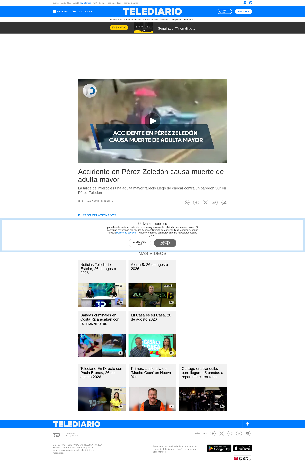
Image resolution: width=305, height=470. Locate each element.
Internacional (151, 19)
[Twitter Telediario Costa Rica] (221, 433)
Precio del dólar (114, 3)
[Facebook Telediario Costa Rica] (213, 433)
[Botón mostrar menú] (61, 11)
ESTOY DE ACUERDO (165, 243)
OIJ (95, 3)
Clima (101, 3)
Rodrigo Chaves (130, 3)
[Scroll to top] (247, 424)
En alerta (139, 19)
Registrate (244, 11)
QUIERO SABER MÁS (140, 243)
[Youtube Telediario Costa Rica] (248, 433)
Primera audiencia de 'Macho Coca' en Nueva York (151, 372)
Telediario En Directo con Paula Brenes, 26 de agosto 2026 (101, 372)
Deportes (177, 19)
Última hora (116, 19)
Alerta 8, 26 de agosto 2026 (149, 266)
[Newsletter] (250, 3)
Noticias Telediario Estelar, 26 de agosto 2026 (98, 268)
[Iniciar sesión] (245, 2)
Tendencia (165, 19)
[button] (186, 202)
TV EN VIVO (223, 11)
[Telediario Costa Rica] (152, 11)
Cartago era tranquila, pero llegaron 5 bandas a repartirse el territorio (202, 372)
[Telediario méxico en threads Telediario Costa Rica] (239, 433)
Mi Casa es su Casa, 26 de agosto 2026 (151, 317)
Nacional (128, 19)
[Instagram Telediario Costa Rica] (230, 433)
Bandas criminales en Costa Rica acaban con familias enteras (99, 319)
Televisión (188, 19)
